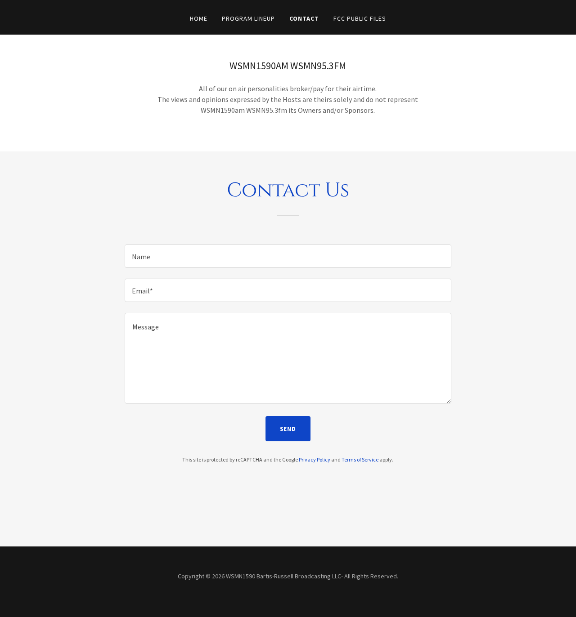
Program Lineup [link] (248, 18)
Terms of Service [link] (360, 459)
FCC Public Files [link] (359, 18)
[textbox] (288, 256)
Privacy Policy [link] (314, 459)
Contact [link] (304, 18)
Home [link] (198, 18)
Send (288, 429)
